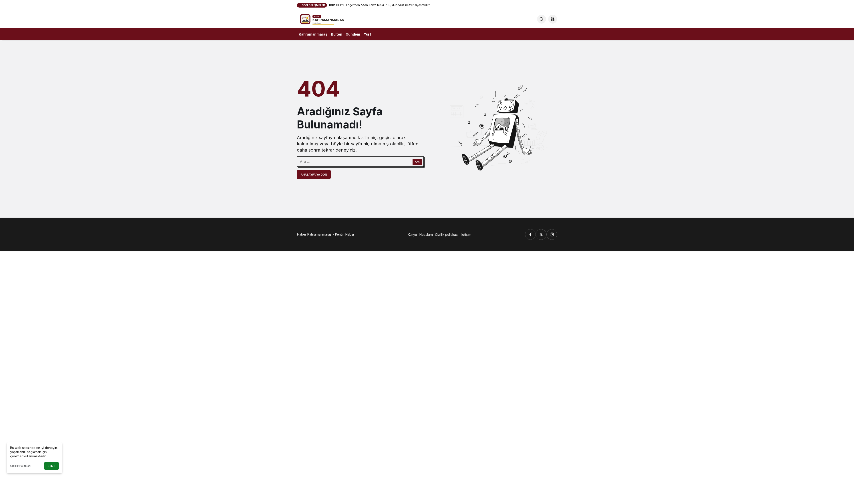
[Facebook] (530, 234)
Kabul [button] (51, 466)
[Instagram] (551, 234)
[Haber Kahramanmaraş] (328, 18)
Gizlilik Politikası (20, 466)
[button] (552, 19)
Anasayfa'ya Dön (314, 174)
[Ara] (541, 19)
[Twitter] (541, 234)
